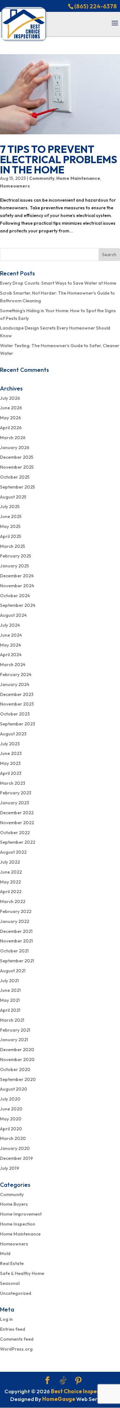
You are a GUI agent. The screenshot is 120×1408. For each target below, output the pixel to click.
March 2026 (13, 437)
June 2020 (11, 1109)
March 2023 (12, 783)
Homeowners (15, 186)
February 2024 (15, 674)
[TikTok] (63, 1381)
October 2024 (15, 596)
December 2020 (17, 1049)
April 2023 (10, 773)
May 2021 (10, 1000)
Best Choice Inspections (82, 1391)
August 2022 (13, 852)
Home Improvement (21, 1214)
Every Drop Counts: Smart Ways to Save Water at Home (58, 283)
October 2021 (14, 951)
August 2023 (13, 734)
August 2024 (13, 615)
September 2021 (17, 961)
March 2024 (12, 664)
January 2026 (14, 447)
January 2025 (14, 566)
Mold (5, 1253)
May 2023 (10, 763)
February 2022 (15, 911)
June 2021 (10, 990)
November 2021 (16, 941)
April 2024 (10, 655)
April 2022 (10, 891)
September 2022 (17, 842)
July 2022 (10, 862)
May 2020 (10, 1119)
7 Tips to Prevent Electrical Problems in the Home (58, 159)
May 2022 (10, 882)
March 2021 (12, 1020)
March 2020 (13, 1138)
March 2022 (12, 901)
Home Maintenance (78, 178)
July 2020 (10, 1099)
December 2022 (17, 813)
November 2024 (17, 586)
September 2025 (17, 487)
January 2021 (14, 1040)
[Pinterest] (78, 1381)
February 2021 (15, 1030)
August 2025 (13, 497)
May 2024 (10, 645)
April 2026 (11, 428)
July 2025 (10, 506)
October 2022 (15, 832)
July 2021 (9, 981)
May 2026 (10, 418)
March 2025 (12, 546)
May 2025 (10, 526)
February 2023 (15, 793)
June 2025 (10, 516)
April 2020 (11, 1129)
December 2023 (17, 694)
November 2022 (17, 823)
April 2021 (10, 1010)
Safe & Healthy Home (22, 1273)
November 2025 (17, 467)
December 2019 (16, 1158)
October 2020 (15, 1069)
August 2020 (13, 1089)
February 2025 (15, 556)
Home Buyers (14, 1204)
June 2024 (11, 635)
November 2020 (17, 1059)
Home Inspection (17, 1224)
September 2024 (17, 605)
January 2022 (14, 921)
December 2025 (16, 457)
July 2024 (10, 625)
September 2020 (18, 1079)
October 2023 (15, 714)
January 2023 (14, 803)
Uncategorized (15, 1293)
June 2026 (11, 408)
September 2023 (17, 724)
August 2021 (13, 971)
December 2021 (16, 931)
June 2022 (11, 872)
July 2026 (10, 398)
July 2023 (10, 744)
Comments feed (17, 1339)
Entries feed (12, 1329)
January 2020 (15, 1148)
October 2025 (14, 477)
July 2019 (9, 1168)
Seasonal (10, 1283)
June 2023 (11, 753)
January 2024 (14, 684)
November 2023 (17, 704)
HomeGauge (58, 1398)
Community (41, 178)
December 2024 (17, 576)
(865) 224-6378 (95, 6)
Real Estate (12, 1263)
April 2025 (10, 536)
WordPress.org (16, 1349)
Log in (6, 1319)
